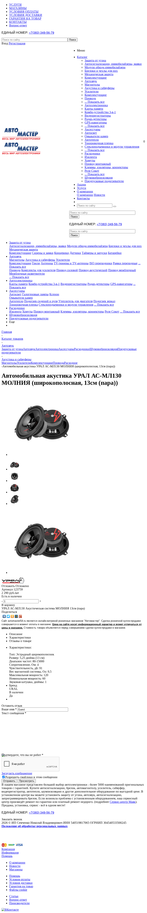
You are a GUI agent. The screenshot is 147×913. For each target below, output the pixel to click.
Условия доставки (21, 882)
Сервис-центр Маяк (123, 801)
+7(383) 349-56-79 (41, 32)
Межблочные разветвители (27, 273)
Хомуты (90, 160)
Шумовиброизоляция (99, 177)
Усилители (92, 91)
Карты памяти (94, 108)
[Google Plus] (20, 616)
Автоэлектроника (96, 105)
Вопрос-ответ (18, 899)
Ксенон (54, 294)
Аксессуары (92, 129)
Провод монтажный (98, 163)
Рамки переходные (125, 263)
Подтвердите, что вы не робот (22, 755)
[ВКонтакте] (4, 616)
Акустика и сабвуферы (99, 88)
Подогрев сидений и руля (41, 301)
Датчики (75, 253)
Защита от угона (95, 60)
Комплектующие (96, 77)
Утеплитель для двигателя (75, 301)
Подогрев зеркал (104, 301)
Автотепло (92, 139)
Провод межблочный (122, 270)
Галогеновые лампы (35, 294)
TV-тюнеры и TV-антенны (71, 263)
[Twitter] (8, 616)
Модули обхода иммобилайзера (105, 67)
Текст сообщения (14, 713)
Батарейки (115, 253)
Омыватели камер (96, 136)
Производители (19, 903)
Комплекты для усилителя (38, 270)
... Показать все (95, 101)
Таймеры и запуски (94, 253)
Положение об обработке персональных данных (35, 826)
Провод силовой (67, 270)
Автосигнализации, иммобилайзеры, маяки (113, 64)
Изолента (91, 157)
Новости (99, 195)
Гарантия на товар (21, 886)
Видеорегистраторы (98, 115)
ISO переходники (100, 263)
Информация (10, 852)
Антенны (47, 263)
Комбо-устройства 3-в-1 (100, 112)
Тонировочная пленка (99, 143)
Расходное (71, 362)
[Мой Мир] (16, 616)
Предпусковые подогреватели (104, 181)
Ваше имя (9, 709)
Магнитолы (92, 84)
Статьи (13, 896)
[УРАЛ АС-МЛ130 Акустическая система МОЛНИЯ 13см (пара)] (41, 454)
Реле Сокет (92, 170)
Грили (36, 263)
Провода (90, 98)
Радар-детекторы (96, 119)
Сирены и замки (42, 253)
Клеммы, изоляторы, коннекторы (106, 167)
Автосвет (91, 132)
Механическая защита (99, 74)
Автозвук (91, 81)
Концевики (61, 253)
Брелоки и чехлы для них (101, 70)
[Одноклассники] (12, 616)
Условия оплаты (19, 879)
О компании (85, 195)
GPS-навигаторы (96, 122)
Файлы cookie (18, 889)
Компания (8, 849)
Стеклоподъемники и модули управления (112, 146)
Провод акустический (93, 270)
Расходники (92, 153)
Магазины (16, 869)
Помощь (7, 856)
